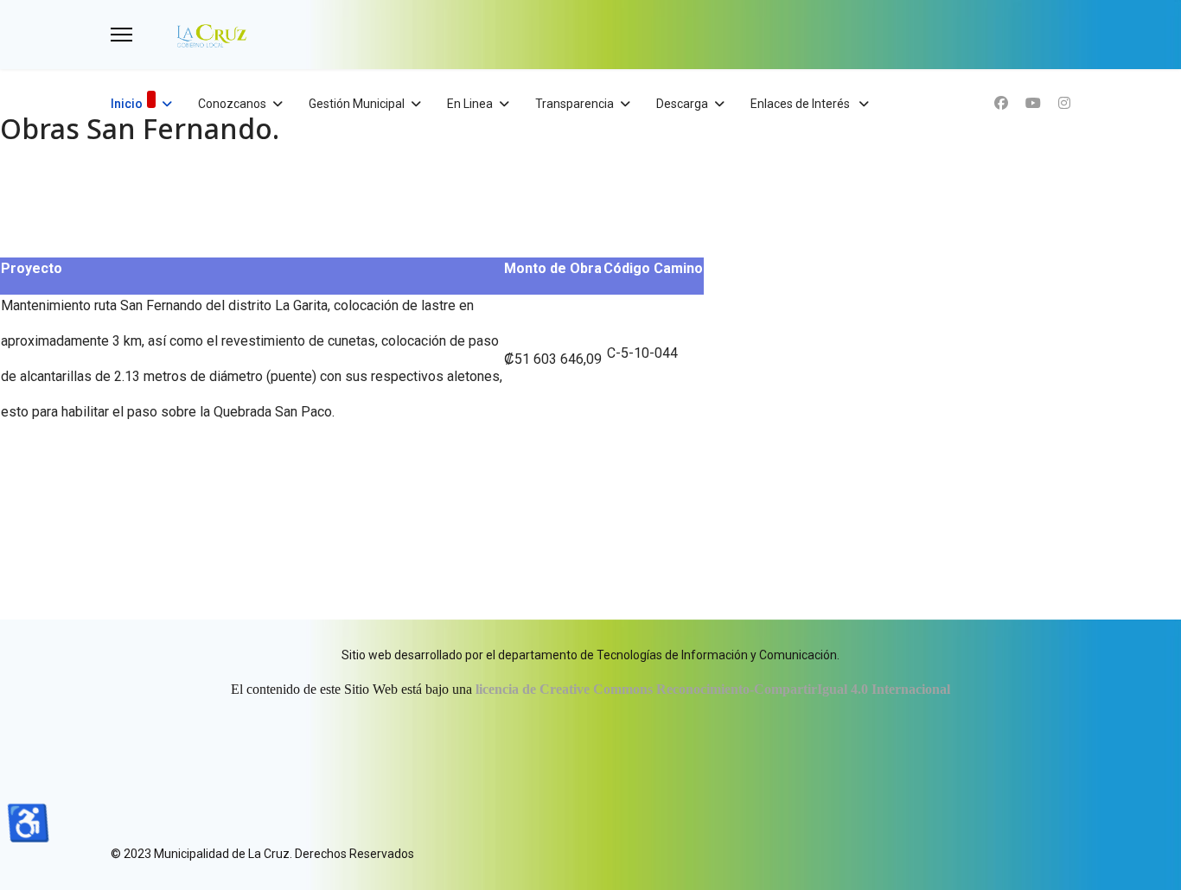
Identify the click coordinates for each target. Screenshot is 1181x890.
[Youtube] (1033, 103)
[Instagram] (1064, 103)
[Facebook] (1001, 103)
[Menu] (121, 34)
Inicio (127, 104)
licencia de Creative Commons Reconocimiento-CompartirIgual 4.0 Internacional (713, 689)
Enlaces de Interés (801, 104)
